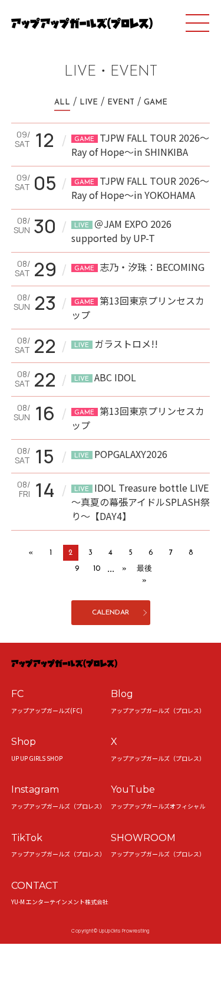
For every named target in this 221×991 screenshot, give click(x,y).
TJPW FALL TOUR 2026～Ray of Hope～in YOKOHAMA (140, 188)
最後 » (144, 574)
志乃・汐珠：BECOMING (139, 267)
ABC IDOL (105, 377)
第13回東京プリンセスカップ (137, 307)
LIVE (89, 102)
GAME (155, 102)
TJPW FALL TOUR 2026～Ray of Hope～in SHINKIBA (140, 144)
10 (97, 569)
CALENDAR (110, 612)
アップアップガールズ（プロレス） (158, 710)
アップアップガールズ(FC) (47, 710)
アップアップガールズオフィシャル (158, 806)
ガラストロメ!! (116, 343)
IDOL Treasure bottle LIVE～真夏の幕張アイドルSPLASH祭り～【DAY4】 (140, 501)
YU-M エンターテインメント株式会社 (59, 901)
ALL (62, 102)
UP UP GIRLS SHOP (36, 758)
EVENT (120, 102)
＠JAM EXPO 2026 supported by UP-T (121, 231)
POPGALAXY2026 (120, 454)
